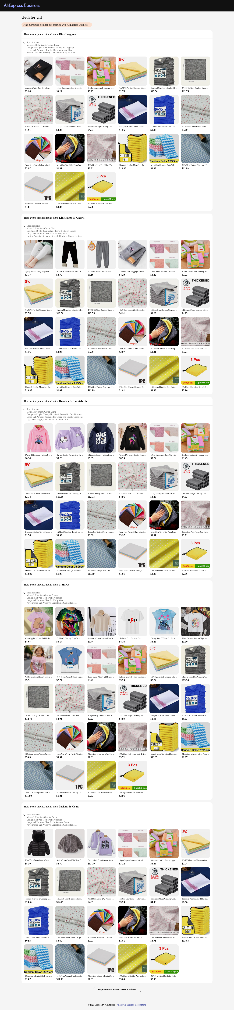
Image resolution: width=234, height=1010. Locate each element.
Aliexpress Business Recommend (131, 1005)
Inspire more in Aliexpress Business (117, 989)
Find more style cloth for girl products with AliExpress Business (55, 24)
